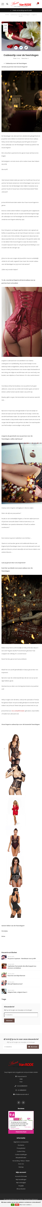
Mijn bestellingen (21, 1179)
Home (7, 14)
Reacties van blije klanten (16, 975)
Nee (17, 1204)
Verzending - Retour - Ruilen (21, 1161)
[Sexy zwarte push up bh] (16, 779)
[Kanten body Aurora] (17, 749)
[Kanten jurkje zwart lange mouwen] (16, 871)
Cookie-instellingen (21, 1154)
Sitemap (21, 1167)
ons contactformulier (18, 711)
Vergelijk (21, 1186)
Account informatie (21, 1176)
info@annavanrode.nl (22, 1094)
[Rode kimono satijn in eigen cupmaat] (16, 810)
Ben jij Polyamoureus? (15, 984)
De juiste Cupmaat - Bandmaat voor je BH (22, 958)
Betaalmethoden (21, 1157)
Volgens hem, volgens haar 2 (17, 992)
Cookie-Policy (21, 1151)
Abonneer (9, 1020)
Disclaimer (21, 1145)
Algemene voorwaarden (21, 1142)
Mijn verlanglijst (21, 1182)
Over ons (21, 1164)
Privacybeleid (21, 1148)
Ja (12, 1204)
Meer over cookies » (26, 1204)
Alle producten (21, 1189)
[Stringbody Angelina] (16, 841)
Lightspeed (34, 1199)
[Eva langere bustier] (16, 902)
